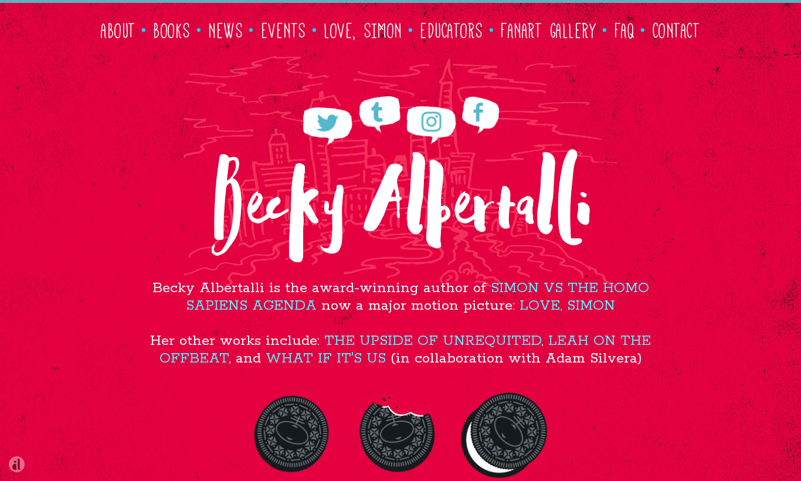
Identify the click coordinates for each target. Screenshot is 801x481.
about (118, 28)
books (172, 28)
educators (452, 28)
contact (677, 28)
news (226, 28)
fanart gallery (549, 28)
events (284, 28)
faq (625, 28)
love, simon (363, 28)
